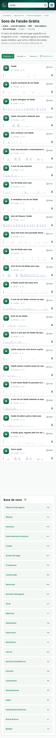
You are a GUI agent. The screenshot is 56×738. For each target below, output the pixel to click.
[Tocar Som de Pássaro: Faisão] (6, 218)
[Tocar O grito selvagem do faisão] (6, 101)
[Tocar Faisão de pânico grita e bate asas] (6, 418)
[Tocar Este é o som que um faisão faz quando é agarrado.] (6, 334)
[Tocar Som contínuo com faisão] (6, 135)
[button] (46, 56)
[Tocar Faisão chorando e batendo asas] (6, 118)
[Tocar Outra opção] (6, 451)
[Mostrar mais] (53, 44)
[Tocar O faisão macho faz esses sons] (6, 284)
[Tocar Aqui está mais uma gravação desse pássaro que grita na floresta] (6, 234)
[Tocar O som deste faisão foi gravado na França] (6, 384)
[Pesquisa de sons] (45, 5)
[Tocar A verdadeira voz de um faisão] (6, 201)
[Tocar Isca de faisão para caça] (6, 251)
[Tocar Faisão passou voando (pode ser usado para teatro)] (6, 368)
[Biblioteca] (51, 5)
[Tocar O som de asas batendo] (6, 168)
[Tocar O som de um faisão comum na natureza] (6, 301)
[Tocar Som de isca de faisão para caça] (6, 268)
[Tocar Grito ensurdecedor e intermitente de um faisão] (6, 151)
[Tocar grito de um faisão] (6, 318)
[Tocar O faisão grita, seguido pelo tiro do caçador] (6, 434)
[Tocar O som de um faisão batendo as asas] (6, 401)
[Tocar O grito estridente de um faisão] (6, 85)
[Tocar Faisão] (6, 68)
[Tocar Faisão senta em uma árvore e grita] (6, 351)
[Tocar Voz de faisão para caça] (6, 184)
